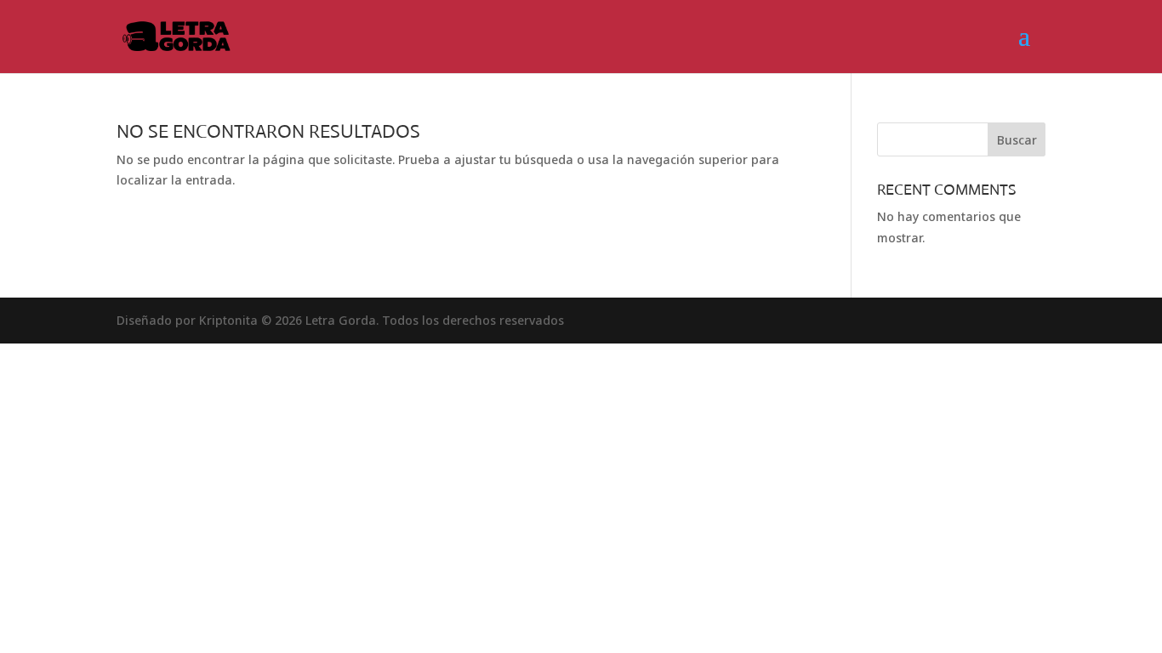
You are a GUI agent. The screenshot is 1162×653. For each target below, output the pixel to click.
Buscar (1017, 140)
